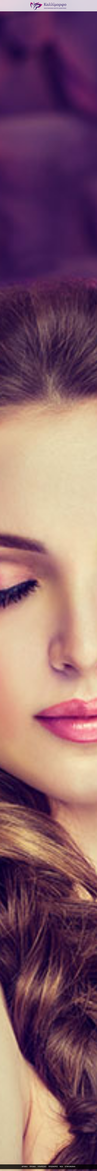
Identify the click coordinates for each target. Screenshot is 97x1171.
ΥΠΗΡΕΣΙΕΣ (42, 1167)
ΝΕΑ (61, 1167)
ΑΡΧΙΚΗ (25, 1167)
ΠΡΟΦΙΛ (32, 1167)
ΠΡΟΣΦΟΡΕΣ (53, 1167)
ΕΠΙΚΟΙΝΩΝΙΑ (70, 1167)
